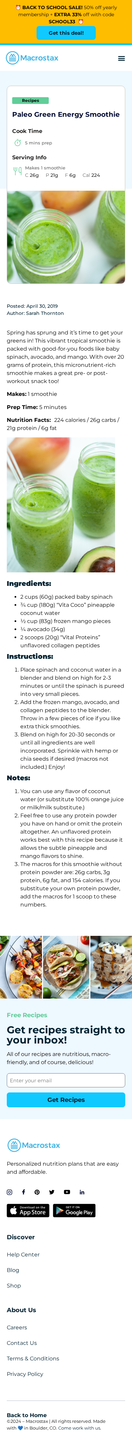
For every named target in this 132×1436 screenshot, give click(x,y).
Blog (13, 1270)
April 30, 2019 (42, 306)
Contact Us (22, 1343)
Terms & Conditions (33, 1358)
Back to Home (27, 1415)
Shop (14, 1285)
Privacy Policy (25, 1374)
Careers (17, 1327)
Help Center (23, 1254)
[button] (121, 58)
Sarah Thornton (45, 313)
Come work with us (79, 1428)
